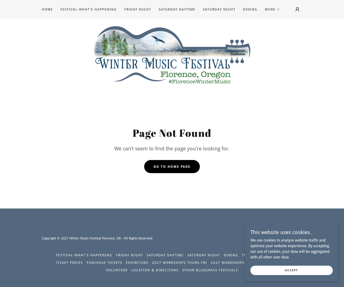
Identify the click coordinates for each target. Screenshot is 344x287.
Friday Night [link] (137, 9)
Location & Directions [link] (155, 270)
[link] (172, 54)
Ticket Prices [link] (69, 263)
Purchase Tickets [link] (104, 263)
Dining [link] (250, 9)
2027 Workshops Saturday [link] (238, 263)
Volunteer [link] (117, 270)
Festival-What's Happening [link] (88, 9)
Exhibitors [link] (137, 263)
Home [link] (47, 9)
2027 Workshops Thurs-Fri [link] (179, 263)
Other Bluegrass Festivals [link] (210, 270)
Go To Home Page (172, 166)
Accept (291, 270)
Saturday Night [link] (219, 9)
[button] (272, 9)
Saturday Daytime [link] (177, 9)
